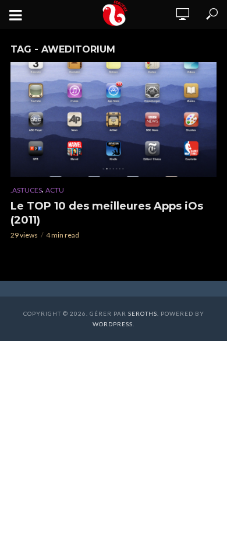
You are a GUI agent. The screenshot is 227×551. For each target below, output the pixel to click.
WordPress (113, 323)
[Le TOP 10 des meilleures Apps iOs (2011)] (113, 119)
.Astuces (26, 190)
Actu (54, 190)
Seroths (142, 313)
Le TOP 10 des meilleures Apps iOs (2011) (106, 213)
